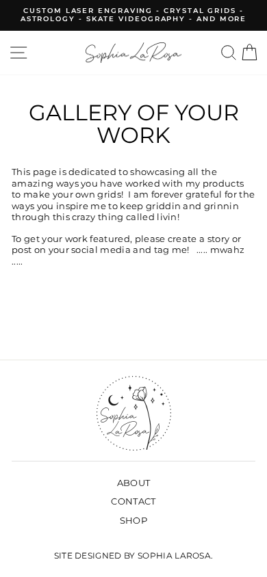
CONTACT (133, 501)
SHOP (133, 520)
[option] (133, 15)
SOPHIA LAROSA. (175, 555)
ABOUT (134, 483)
